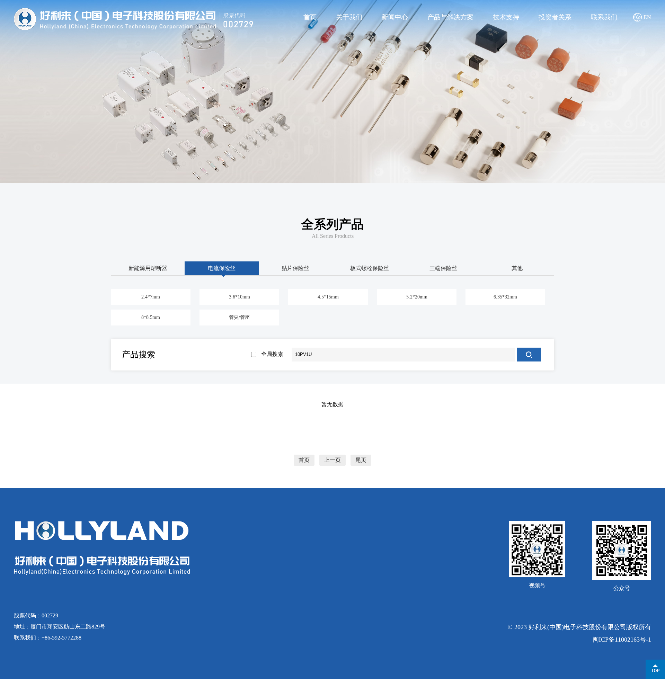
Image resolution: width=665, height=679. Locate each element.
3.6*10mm (239, 297)
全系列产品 (332, 224)
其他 (517, 268)
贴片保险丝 (295, 268)
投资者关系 (555, 17)
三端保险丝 (443, 268)
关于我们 (349, 17)
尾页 (360, 460)
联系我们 (604, 17)
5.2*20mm (416, 297)
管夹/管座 (239, 317)
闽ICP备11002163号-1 (622, 639)
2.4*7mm (150, 297)
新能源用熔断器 (147, 268)
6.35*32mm (505, 297)
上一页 (332, 460)
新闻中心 (395, 17)
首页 (310, 17)
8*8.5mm (150, 317)
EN (647, 17)
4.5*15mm (328, 297)
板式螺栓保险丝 (369, 268)
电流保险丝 (222, 268)
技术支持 (506, 17)
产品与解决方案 (450, 17)
